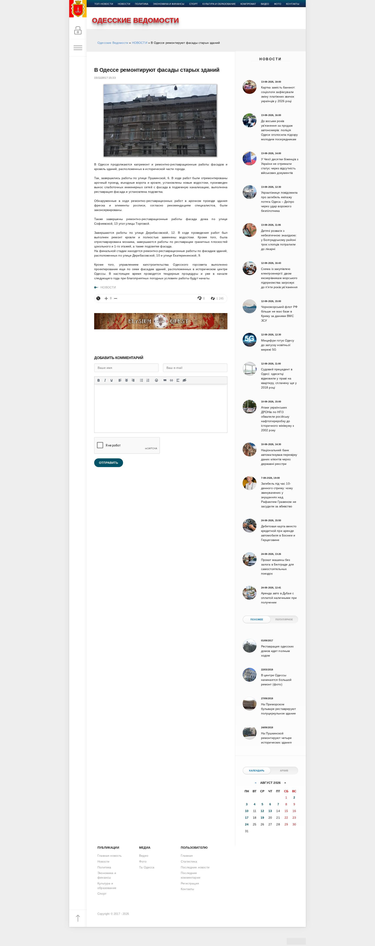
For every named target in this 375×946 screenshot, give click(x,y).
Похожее (256, 619)
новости (124, 4)
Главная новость (109, 855)
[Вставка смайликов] (156, 380)
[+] (106, 298)
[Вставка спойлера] (178, 380)
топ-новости (103, 4)
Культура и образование (219, 4)
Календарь (257, 770)
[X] (98, 298)
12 (262, 811)
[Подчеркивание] (111, 380)
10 (246, 811)
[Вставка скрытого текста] (184, 380)
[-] (115, 298)
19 (262, 817)
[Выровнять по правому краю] (133, 380)
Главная (187, 855)
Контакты (292, 4)
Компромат (248, 4)
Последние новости (195, 867)
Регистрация (190, 883)
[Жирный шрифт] (98, 380)
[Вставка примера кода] (171, 380)
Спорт (193, 4)
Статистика (189, 861)
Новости (270, 59)
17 (246, 817)
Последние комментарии (190, 875)
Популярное (284, 619)
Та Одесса (147, 867)
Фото (277, 4)
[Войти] (78, 30)
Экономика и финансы (168, 4)
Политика (141, 4)
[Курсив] (105, 380)
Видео (265, 4)
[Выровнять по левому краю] (120, 380)
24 (246, 824)
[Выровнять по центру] (126, 380)
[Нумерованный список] (148, 380)
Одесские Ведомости (112, 42)
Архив (284, 770)
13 (270, 811)
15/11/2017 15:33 (105, 77)
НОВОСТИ (139, 42)
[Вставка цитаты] (165, 380)
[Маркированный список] (141, 380)
